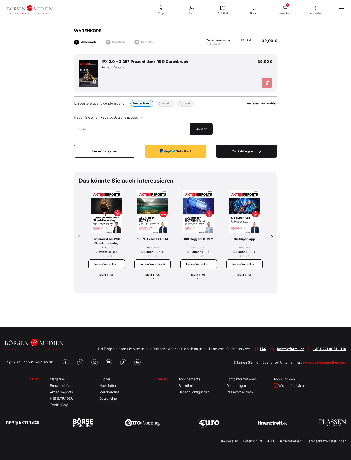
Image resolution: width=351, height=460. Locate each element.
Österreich (165, 103)
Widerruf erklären (291, 385)
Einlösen (201, 129)
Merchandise (109, 392)
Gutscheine (108, 398)
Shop (34, 379)
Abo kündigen (284, 379)
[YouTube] (109, 362)
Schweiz (185, 103)
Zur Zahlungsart (243, 151)
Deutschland (142, 103)
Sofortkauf (183, 151)
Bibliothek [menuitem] (223, 13)
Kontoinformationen (242, 379)
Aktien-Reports (61, 392)
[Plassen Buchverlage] (332, 422)
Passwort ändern (240, 392)
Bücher (104, 379)
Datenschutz (252, 441)
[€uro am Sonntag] (142, 423)
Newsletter (107, 385)
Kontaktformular (290, 349)
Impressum (229, 441)
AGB (270, 441)
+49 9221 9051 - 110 (329, 349)
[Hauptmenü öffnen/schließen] (341, 9)
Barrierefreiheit (290, 441)
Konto (162, 379)
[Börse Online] (83, 423)
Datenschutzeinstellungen (326, 441)
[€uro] (208, 423)
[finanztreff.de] (272, 423)
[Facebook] (66, 362)
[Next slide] (272, 236)
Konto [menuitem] (191, 13)
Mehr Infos (106, 274)
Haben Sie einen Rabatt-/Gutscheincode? (106, 117)
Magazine (57, 379)
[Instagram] (94, 362)
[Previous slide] (79, 236)
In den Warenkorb (106, 264)
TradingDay (59, 405)
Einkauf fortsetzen (104, 151)
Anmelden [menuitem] (316, 13)
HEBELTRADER (61, 398)
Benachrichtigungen (194, 392)
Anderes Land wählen (262, 103)
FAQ (263, 349)
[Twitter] (80, 362)
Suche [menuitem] (253, 13)
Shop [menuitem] (161, 13)
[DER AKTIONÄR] (23, 423)
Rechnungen (236, 385)
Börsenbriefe (60, 385)
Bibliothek (186, 385)
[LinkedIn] (137, 362)
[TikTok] (123, 362)
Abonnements (189, 379)
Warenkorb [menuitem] (285, 9)
